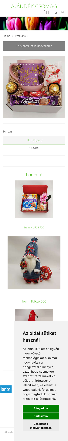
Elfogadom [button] (41, 408)
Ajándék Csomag (34, 6)
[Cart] (46, 12)
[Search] (55, 12)
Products (20, 36)
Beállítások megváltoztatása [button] (41, 425)
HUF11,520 (34, 140)
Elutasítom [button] (41, 416)
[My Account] (62, 12)
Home (6, 36)
